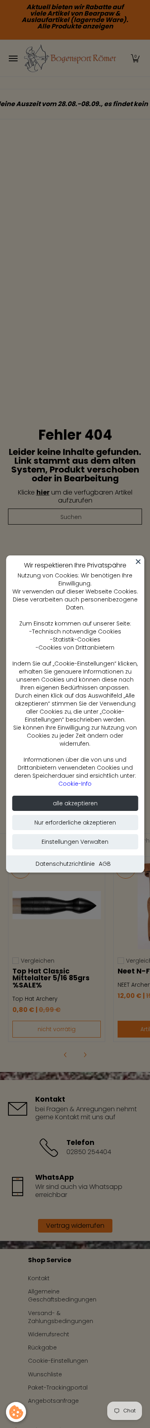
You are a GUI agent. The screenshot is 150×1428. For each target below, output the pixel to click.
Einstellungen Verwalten (75, 842)
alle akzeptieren (75, 803)
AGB (105, 864)
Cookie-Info (75, 784)
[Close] (138, 561)
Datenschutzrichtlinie (65, 864)
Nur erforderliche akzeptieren (75, 823)
